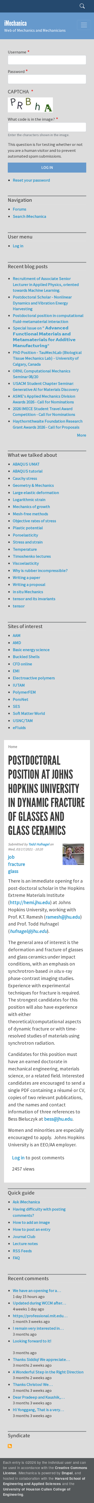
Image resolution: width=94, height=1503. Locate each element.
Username (17, 52)
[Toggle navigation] (84, 25)
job (11, 857)
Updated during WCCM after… (39, 1303)
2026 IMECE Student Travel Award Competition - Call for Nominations (44, 411)
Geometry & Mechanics (33, 485)
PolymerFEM (24, 692)
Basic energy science (31, 649)
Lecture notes (25, 1243)
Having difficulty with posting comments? (39, 1212)
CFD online (22, 664)
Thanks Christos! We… (33, 1384)
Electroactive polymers (34, 678)
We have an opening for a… (37, 1290)
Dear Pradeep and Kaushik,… (39, 1397)
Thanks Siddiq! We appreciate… (41, 1359)
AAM (17, 635)
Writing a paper (26, 577)
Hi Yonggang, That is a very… (38, 1409)
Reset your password (31, 180)
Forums (19, 209)
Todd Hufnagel (38, 844)
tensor (19, 606)
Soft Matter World (29, 713)
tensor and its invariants (34, 598)
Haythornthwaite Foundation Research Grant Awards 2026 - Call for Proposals (47, 424)
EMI (16, 671)
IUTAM (19, 685)
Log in (18, 1158)
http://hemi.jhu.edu (30, 902)
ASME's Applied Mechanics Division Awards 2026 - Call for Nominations (44, 399)
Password (16, 71)
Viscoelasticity (26, 563)
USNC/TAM (23, 720)
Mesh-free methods (30, 513)
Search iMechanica (29, 216)
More (81, 435)
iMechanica (15, 23)
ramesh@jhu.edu (63, 917)
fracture (16, 864)
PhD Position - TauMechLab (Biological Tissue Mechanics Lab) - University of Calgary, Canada (47, 358)
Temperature (25, 549)
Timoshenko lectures (32, 556)
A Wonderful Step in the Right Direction (48, 1372)
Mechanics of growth (31, 506)
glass (13, 871)
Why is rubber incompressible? (40, 570)
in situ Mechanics (28, 591)
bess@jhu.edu (58, 1119)
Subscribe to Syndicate (10, 1446)
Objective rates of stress (34, 520)
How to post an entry (31, 1229)
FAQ (16, 1257)
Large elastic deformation (36, 492)
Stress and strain (28, 542)
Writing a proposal (29, 584)
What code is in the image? (31, 119)
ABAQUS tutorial (28, 471)
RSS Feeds (22, 1250)
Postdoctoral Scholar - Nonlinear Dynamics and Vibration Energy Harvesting (42, 302)
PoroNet (20, 699)
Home (12, 746)
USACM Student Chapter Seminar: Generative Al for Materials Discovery (46, 386)
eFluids (19, 727)
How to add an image (31, 1222)
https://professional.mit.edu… (40, 1315)
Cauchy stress (25, 478)
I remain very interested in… (38, 1328)
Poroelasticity (25, 535)
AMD (17, 642)
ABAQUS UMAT (26, 464)
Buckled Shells (26, 656)
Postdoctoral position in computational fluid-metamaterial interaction (48, 318)
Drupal (67, 1473)
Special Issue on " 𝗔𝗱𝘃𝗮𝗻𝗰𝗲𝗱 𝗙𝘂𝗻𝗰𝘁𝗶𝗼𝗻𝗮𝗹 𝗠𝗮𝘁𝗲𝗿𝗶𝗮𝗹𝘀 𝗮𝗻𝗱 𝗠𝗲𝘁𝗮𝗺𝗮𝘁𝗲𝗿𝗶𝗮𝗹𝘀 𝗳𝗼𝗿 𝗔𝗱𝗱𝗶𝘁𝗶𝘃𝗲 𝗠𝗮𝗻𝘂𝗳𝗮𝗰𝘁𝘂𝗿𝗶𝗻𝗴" (44, 336)
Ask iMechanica (26, 1202)
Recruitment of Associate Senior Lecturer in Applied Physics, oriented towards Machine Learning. (46, 284)
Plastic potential (28, 527)
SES (16, 706)
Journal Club (24, 1236)
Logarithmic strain (29, 499)
